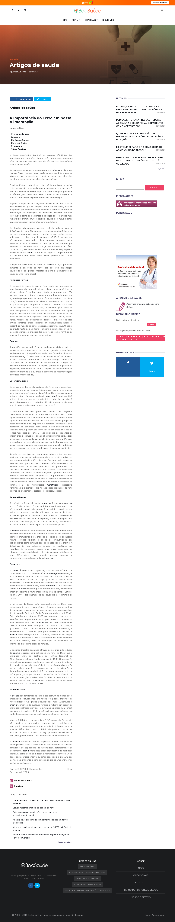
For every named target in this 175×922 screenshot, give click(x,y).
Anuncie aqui (158, 915)
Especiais (90, 20)
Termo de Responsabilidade (141, 889)
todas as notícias (65, 842)
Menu (75, 20)
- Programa (16, 146)
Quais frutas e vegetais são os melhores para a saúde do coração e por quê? (140, 136)
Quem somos (140, 875)
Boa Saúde (14, 59)
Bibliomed (108, 20)
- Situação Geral (18, 149)
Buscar (154, 188)
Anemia (23, 588)
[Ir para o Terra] (87, 2)
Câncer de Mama (87, 867)
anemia (47, 503)
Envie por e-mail (23, 780)
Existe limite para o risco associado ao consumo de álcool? (140, 148)
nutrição (56, 169)
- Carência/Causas (19, 140)
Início (141, 867)
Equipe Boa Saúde (18, 72)
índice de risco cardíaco (87, 879)
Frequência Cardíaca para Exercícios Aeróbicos (87, 890)
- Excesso (15, 136)
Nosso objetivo (141, 897)
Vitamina (50, 585)
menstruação (53, 484)
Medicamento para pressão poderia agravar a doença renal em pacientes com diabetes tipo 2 (140, 122)
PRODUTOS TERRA (160, 2)
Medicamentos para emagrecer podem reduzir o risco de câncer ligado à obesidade (140, 160)
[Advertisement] (136, 234)
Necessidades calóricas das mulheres (87, 873)
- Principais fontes (19, 133)
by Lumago (77, 915)
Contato (140, 882)
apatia (26, 405)
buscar (151, 324)
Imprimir (18, 786)
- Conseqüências (18, 143)
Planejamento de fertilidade (87, 884)
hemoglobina (55, 573)
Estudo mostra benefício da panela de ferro (34, 807)
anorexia (50, 396)
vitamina (27, 252)
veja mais (161, 169)
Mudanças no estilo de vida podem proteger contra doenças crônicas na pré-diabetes (140, 109)
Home (64, 20)
